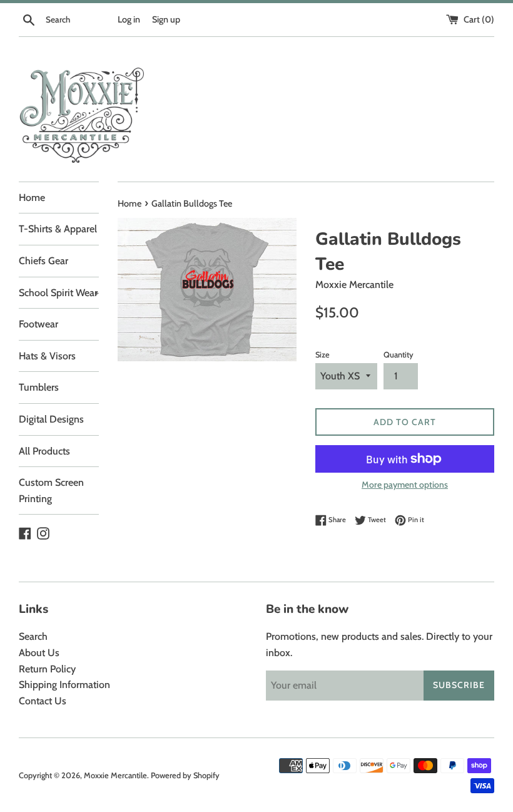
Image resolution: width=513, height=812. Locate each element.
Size (322, 354)
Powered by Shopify (185, 775)
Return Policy (47, 669)
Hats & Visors (47, 356)
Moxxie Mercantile (115, 775)
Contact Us (42, 701)
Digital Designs (51, 419)
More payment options (405, 484)
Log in (129, 19)
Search (33, 636)
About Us (39, 653)
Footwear (38, 324)
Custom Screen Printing (51, 490)
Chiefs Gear (43, 261)
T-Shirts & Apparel (58, 229)
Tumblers (39, 387)
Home (32, 197)
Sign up (166, 19)
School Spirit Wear (59, 293)
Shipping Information (64, 685)
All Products (44, 451)
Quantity (398, 354)
